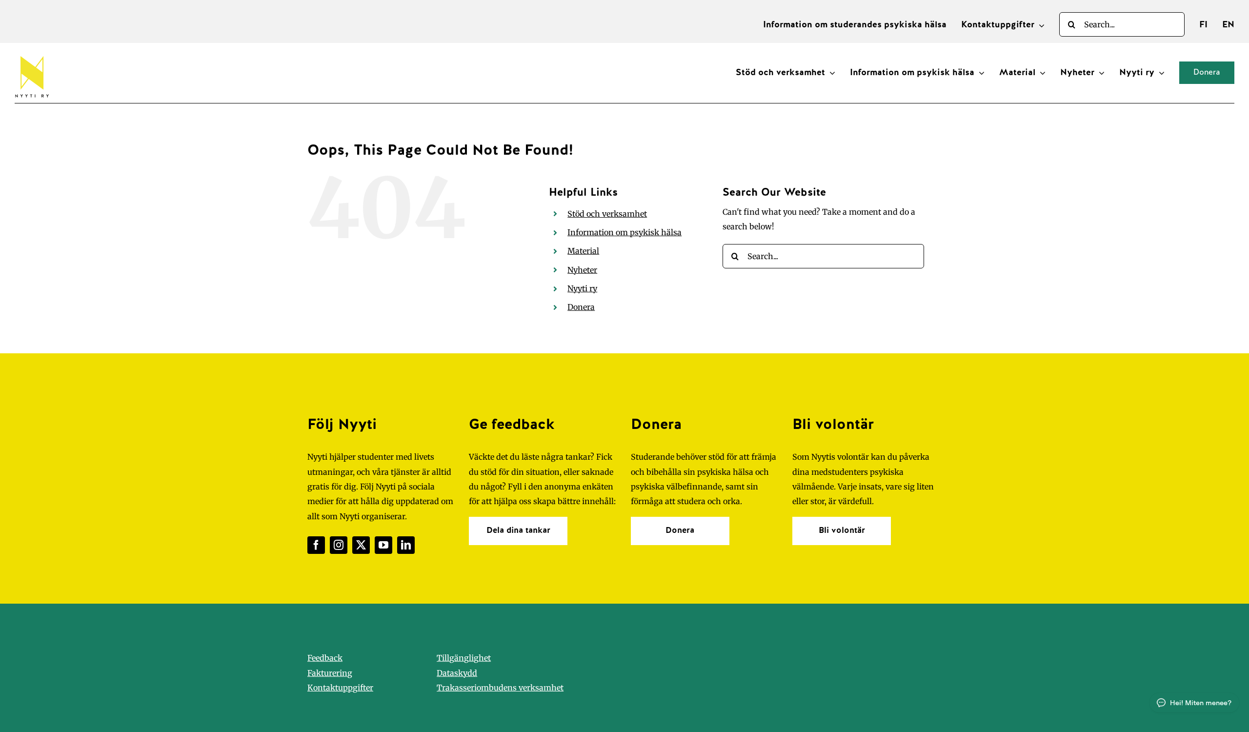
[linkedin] (406, 545)
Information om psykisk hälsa (624, 232)
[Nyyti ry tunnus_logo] (32, 54)
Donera (581, 307)
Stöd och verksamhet (607, 214)
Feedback (324, 658)
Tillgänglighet (464, 658)
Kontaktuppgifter (340, 687)
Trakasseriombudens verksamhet (500, 687)
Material (583, 251)
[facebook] (316, 545)
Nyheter (582, 270)
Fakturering (329, 673)
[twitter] (361, 545)
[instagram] (338, 545)
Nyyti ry (582, 288)
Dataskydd (457, 673)
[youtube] (383, 545)
